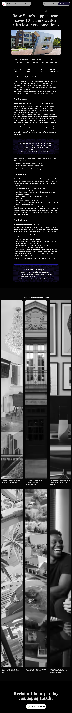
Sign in (55, 4)
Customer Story (29, 11)
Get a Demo (47, 4)
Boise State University (41, 11)
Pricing (27, 4)
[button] (10, 4)
